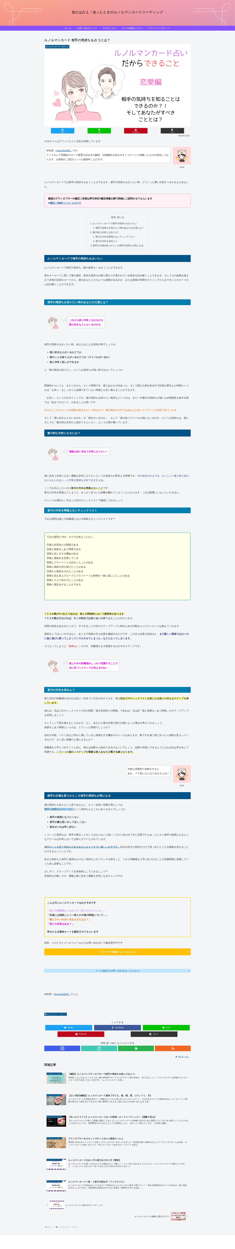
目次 (113, 217)
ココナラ (76, 203)
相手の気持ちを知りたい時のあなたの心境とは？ (119, 228)
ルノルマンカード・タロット (56, 1014)
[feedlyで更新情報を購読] (136, 1048)
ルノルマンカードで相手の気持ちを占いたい (115, 223)
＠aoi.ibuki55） (64, 150)
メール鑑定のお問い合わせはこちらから (117, 970)
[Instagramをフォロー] (62, 1048)
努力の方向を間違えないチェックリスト (115, 236)
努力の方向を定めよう (106, 241)
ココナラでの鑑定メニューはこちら (117, 952)
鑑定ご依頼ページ (60, 203)
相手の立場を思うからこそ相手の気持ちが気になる (118, 245)
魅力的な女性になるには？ (106, 232)
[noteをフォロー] (99, 1048)
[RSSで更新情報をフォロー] (173, 1048)
